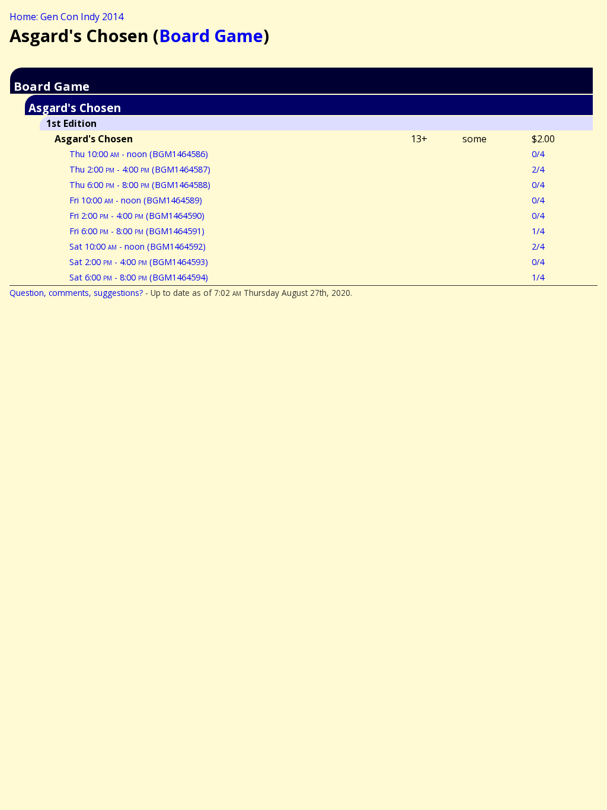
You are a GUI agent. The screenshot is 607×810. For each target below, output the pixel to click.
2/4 (538, 169)
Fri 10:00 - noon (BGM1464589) (135, 200)
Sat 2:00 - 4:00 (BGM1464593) (138, 261)
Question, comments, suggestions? (76, 292)
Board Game (211, 35)
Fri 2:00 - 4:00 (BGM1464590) (137, 215)
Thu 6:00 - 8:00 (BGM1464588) (139, 184)
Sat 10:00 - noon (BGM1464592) (137, 246)
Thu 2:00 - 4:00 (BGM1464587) (139, 169)
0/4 (538, 154)
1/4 (538, 231)
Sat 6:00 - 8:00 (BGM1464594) (138, 277)
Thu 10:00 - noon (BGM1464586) (138, 154)
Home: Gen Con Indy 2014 (66, 16)
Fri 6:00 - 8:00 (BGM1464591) (137, 231)
